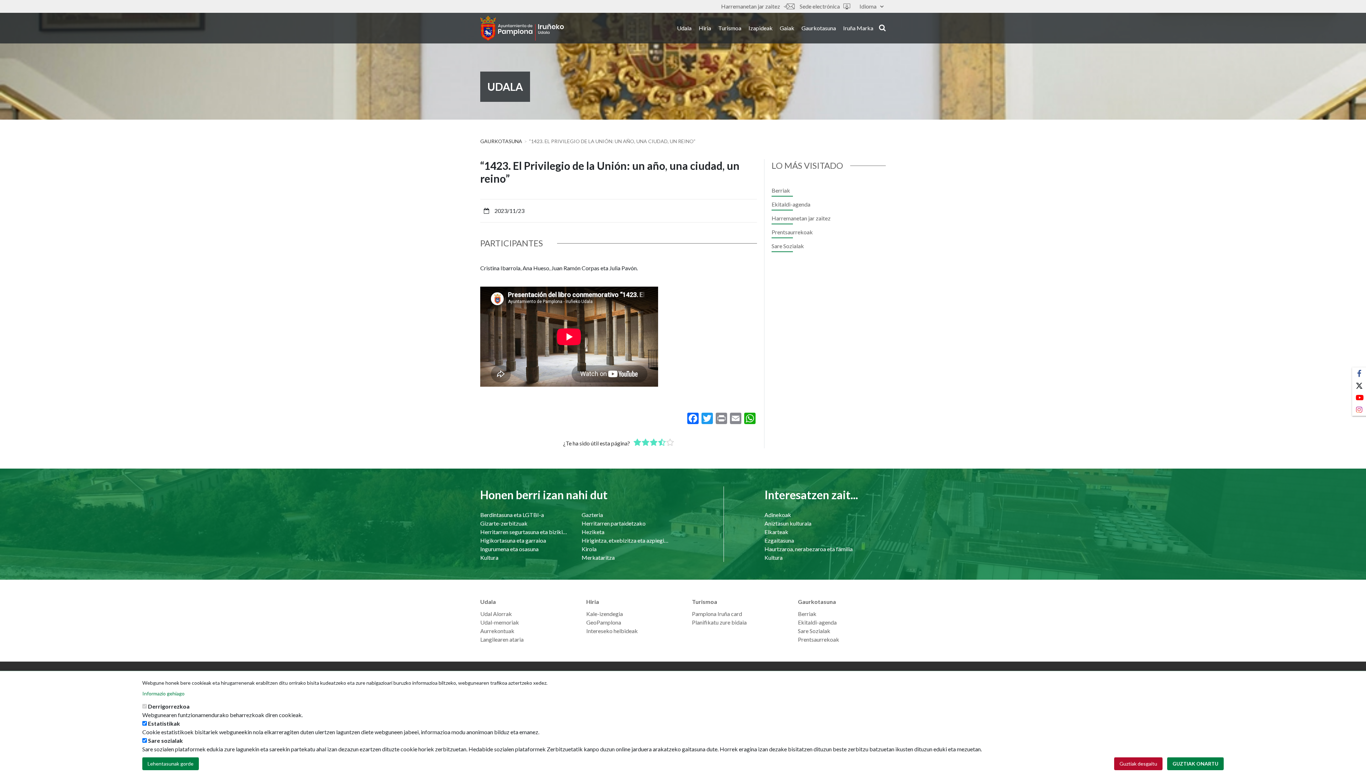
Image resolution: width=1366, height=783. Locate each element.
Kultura (489, 557)
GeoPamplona (603, 622)
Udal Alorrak (496, 613)
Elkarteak (776, 531)
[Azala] (522, 28)
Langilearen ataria (502, 639)
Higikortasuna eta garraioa (513, 540)
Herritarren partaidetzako (614, 523)
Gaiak (787, 28)
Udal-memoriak (499, 622)
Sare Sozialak (788, 245)
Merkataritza (598, 557)
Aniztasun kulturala (787, 523)
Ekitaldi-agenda (791, 204)
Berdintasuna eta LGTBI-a (512, 514)
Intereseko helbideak (612, 630)
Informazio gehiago (163, 693)
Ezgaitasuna (779, 540)
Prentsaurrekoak (792, 232)
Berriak (781, 190)
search (881, 27)
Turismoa (729, 28)
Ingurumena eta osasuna (509, 549)
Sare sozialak (165, 740)
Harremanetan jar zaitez (750, 6)
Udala (684, 28)
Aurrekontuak (497, 630)
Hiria (705, 28)
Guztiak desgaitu (1138, 764)
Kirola (589, 549)
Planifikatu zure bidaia (719, 622)
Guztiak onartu (1195, 764)
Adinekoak (777, 514)
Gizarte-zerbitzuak (504, 523)
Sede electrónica (820, 6)
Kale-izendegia (604, 613)
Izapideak (760, 28)
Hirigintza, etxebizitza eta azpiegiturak (625, 540)
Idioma (868, 6)
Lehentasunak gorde (171, 764)
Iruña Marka (858, 28)
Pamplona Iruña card (717, 613)
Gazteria (592, 514)
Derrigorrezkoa (169, 706)
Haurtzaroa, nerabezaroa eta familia (808, 549)
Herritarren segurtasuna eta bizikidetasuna (523, 531)
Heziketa (593, 531)
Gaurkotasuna (818, 28)
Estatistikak (164, 723)
